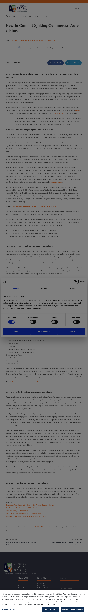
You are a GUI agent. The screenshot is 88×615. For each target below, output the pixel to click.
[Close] (84, 594)
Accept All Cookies (50, 609)
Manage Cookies (8, 609)
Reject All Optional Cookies (72, 609)
